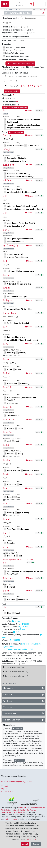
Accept (25, 844)
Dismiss (36, 844)
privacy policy (32, 839)
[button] (42, 13)
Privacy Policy (7, 791)
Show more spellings (12, 91)
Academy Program (10, 819)
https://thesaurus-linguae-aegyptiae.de (16, 781)
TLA (5, 4)
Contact (4, 786)
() (16, 667)
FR (41, 9)
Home (4, 9)
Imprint (4, 789)
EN (34, 9)
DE (38, 9)
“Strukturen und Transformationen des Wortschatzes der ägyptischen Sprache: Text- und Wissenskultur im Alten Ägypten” (23, 810)
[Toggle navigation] (42, 4)
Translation (8, 707)
